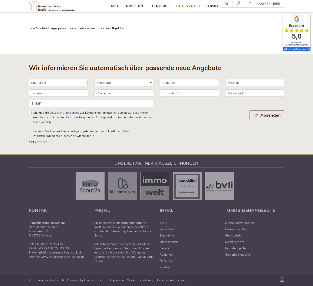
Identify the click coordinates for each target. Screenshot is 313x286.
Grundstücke (234, 235)
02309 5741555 (268, 4)
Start (113, 6)
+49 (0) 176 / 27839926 (53, 248)
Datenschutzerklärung (64, 112)
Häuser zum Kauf (237, 229)
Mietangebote (234, 242)
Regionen (166, 254)
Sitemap (182, 280)
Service (164, 248)
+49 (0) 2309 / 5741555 (50, 244)
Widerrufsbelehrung (141, 280)
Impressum (117, 280)
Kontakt (165, 267)
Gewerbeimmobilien (238, 254)
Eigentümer (159, 6)
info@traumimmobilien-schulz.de (61, 252)
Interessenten (169, 242)
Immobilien (134, 6)
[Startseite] (58, 6)
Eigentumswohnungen (240, 223)
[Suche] (227, 4)
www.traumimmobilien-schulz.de (63, 257)
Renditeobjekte (235, 248)
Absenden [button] (270, 115)
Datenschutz (166, 280)
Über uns (166, 261)
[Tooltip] (308, 49)
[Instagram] (239, 3)
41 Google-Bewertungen (296, 44)
